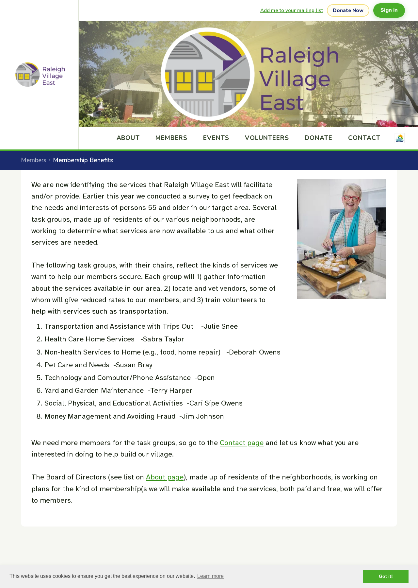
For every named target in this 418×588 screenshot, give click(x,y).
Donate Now (348, 10)
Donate (318, 138)
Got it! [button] (386, 576)
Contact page (242, 442)
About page (165, 477)
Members (171, 138)
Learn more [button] (210, 576)
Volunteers (267, 138)
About (128, 138)
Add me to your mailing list (291, 10)
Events (216, 138)
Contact (364, 138)
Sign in (389, 10)
